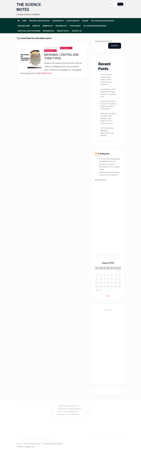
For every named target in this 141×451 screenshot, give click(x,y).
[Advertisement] (108, 216)
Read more (46, 73)
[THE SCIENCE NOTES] (19, 20)
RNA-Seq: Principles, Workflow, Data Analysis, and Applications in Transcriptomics (108, 118)
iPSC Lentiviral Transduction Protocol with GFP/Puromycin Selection (106, 79)
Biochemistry (58, 21)
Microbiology (61, 26)
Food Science (75, 26)
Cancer (85, 21)
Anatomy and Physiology (39, 21)
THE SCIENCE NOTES (29, 7)
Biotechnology (73, 21)
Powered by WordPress (52, 444)
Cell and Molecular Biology (102, 21)
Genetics (36, 26)
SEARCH (114, 46)
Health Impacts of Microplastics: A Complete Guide (109, 166)
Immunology (48, 26)
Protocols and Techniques (29, 31)
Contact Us (77, 31)
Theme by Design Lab (25, 447)
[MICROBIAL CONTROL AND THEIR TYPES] (31, 58)
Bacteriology (65, 48)
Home (24, 21)
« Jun (107, 296)
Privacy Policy (63, 31)
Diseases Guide (24, 26)
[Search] (120, 4)
